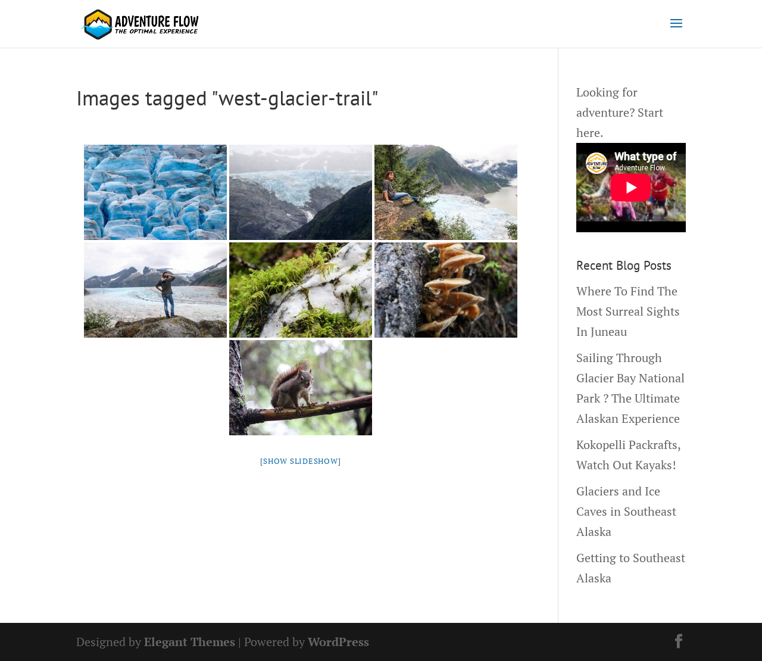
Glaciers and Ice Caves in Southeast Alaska (626, 511)
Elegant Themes (189, 642)
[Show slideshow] (300, 461)
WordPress (338, 642)
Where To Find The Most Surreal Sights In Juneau (628, 311)
